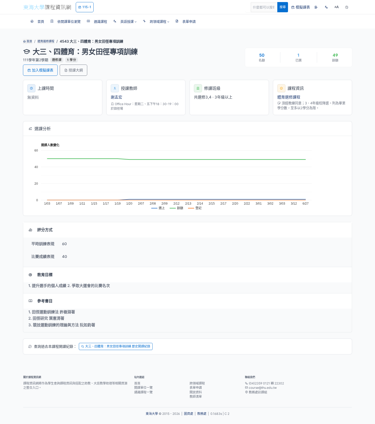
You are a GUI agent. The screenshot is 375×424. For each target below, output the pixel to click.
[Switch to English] (326, 7)
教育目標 (45, 274)
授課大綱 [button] (76, 70)
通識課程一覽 (143, 392)
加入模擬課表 (42, 70)
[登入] (316, 7)
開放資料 (196, 392)
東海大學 (152, 414)
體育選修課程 (46, 41)
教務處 (201, 414)
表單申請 (196, 388)
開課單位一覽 (143, 388)
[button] (125, 21)
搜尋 (283, 7)
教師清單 (196, 396)
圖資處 (188, 414)
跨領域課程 (197, 383)
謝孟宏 (116, 97)
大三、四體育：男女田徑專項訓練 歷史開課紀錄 (117, 346)
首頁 (29, 41)
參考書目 (45, 300)
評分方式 (45, 229)
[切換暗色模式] (347, 7)
